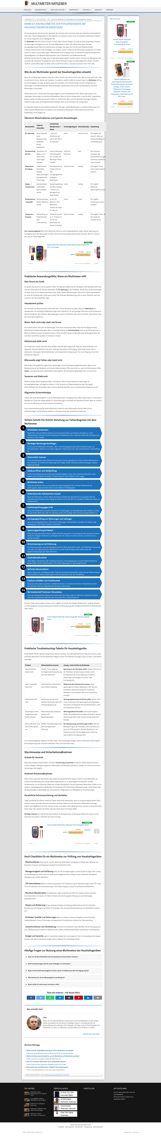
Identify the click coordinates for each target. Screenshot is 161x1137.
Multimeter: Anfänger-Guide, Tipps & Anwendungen (38, 1109)
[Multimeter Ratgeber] (25, 6)
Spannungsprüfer (69, 1127)
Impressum (135, 1132)
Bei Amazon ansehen (83, 254)
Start (33, 19)
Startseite (27, 10)
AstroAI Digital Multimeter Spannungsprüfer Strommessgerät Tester (122, 41)
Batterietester (79, 1127)
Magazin (98, 10)
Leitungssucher (88, 1127)
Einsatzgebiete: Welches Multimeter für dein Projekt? (38, 1099)
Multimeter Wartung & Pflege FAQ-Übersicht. (57, 1075)
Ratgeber (109, 10)
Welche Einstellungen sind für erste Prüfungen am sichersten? (49, 964)
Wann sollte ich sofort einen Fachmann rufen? (43, 984)
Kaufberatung (40, 10)
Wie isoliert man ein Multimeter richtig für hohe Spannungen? (47, 1067)
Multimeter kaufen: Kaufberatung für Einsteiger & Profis (38, 1093)
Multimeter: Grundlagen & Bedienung (37, 1104)
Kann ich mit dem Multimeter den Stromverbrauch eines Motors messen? (53, 957)
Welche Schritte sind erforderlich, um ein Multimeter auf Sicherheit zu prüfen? (52, 1056)
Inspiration (73, 10)
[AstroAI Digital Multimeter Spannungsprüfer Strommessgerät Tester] (122, 37)
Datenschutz (127, 1132)
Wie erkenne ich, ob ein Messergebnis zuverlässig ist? (46, 977)
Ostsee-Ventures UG (36, 1132)
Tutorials (86, 10)
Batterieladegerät (98, 1127)
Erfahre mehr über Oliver (91, 1034)
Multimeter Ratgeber (49, 3)
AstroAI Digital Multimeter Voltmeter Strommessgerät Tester (68, 825)
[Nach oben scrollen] (158, 1134)
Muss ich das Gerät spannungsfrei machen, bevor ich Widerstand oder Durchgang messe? (58, 970)
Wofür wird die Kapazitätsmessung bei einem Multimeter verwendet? (50, 1050)
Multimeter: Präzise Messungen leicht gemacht (37, 1114)
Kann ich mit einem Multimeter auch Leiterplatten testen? (46, 1061)
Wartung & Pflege (57, 10)
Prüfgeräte (61, 1127)
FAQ (49, 19)
